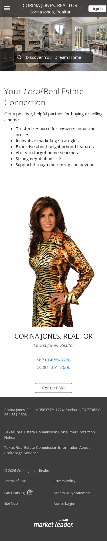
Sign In (97, 8)
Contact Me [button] (53, 388)
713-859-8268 (56, 360)
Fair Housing (14, 492)
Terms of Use (15, 481)
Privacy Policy (64, 481)
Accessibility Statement (72, 493)
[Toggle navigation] (6, 8)
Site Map (11, 503)
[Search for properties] (19, 57)
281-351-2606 (55, 367)
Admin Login (64, 503)
